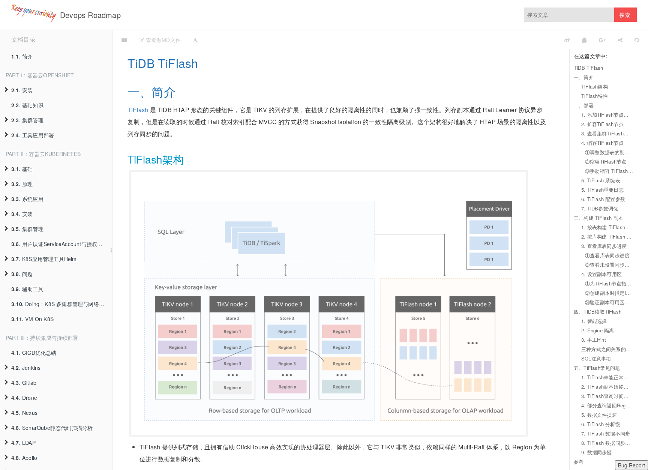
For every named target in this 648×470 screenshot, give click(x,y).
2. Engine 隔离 (597, 330)
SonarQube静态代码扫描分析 (52, 427)
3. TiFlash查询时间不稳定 (607, 395)
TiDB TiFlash (588, 67)
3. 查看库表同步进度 (604, 245)
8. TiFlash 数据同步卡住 (607, 442)
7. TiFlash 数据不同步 (605, 433)
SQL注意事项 (596, 358)
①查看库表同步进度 (607, 255)
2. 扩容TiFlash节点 (602, 124)
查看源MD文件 (162, 40)
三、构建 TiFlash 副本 (598, 217)
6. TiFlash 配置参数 (603, 199)
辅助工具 (27, 289)
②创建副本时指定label (609, 292)
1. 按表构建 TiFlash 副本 (607, 227)
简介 (22, 56)
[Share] (620, 39)
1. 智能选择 (594, 320)
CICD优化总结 (34, 352)
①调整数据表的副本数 (609, 152)
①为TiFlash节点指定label (609, 283)
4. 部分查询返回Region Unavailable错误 (607, 405)
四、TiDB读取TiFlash (597, 311)
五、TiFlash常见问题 (597, 367)
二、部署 (584, 105)
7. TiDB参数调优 (599, 208)
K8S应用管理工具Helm (44, 259)
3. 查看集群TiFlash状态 (607, 133)
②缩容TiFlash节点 (605, 161)
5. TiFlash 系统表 (600, 180)
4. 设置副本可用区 (601, 274)
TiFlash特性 (594, 95)
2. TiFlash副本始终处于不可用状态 (607, 386)
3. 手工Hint (593, 339)
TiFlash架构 (594, 86)
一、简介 (584, 77)
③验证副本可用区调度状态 (609, 302)
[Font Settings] (195, 39)
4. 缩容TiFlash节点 (602, 142)
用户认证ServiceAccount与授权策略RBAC (61, 244)
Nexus (24, 412)
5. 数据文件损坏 (599, 414)
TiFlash (138, 109)
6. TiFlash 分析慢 (600, 424)
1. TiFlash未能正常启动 (607, 377)
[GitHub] (636, 39)
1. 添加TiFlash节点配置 (607, 114)
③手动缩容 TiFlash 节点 (609, 170)
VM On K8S (32, 319)
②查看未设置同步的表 (609, 264)
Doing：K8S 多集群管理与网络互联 (60, 304)
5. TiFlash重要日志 (602, 189)
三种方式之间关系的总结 (607, 349)
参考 (579, 461)
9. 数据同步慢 (596, 452)
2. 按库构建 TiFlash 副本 (607, 236)
